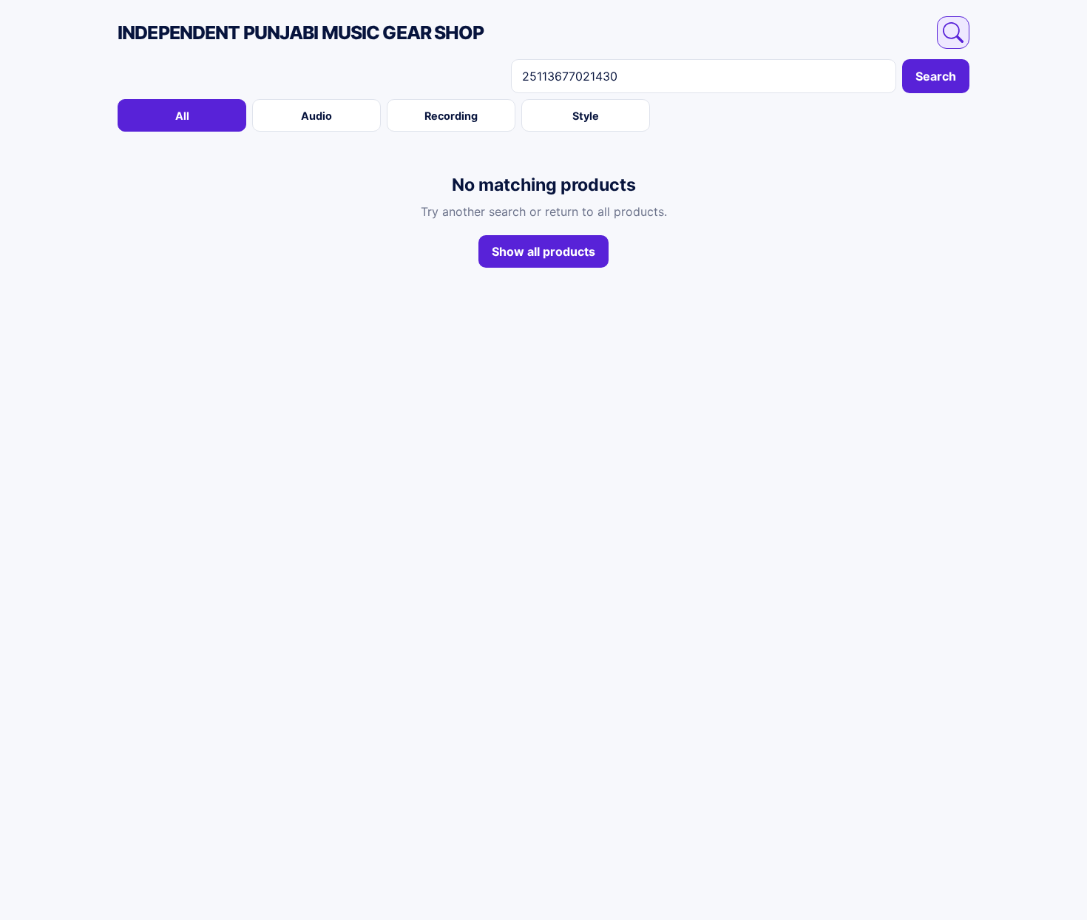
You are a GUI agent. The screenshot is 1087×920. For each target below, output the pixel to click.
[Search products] (953, 32)
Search (935, 76)
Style (585, 115)
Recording (451, 115)
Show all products (543, 251)
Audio (316, 115)
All (182, 115)
